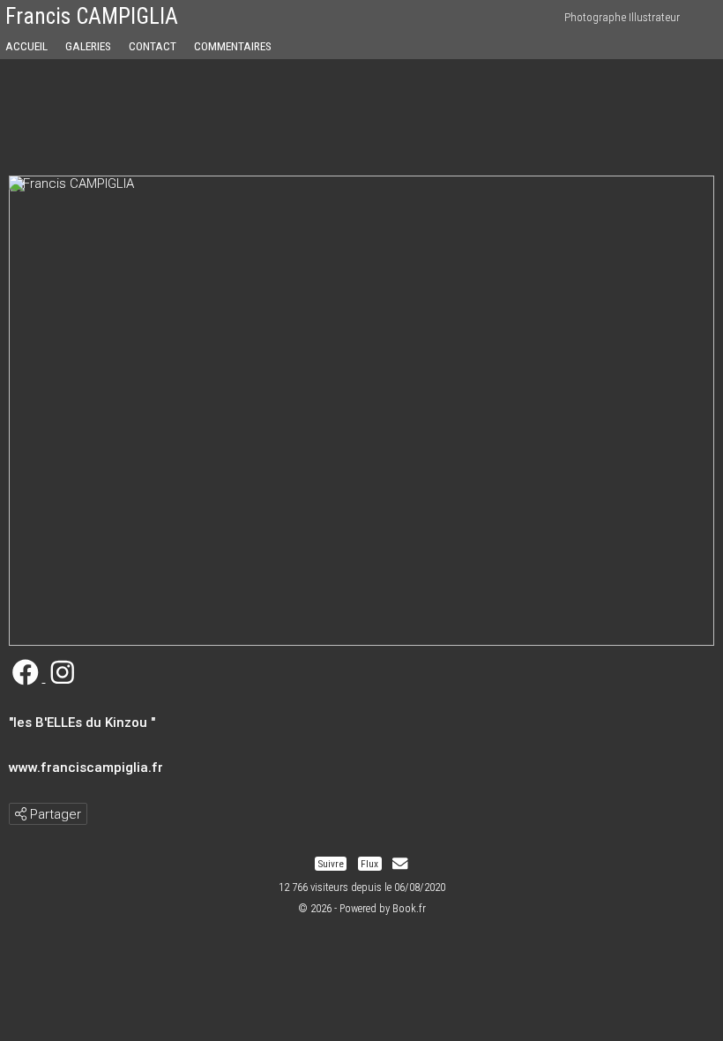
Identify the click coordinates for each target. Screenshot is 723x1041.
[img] (20, 813)
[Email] (399, 863)
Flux (369, 864)
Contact (152, 46)
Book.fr (409, 908)
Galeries (88, 46)
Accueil (26, 46)
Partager (53, 814)
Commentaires (233, 46)
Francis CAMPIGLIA (91, 16)
